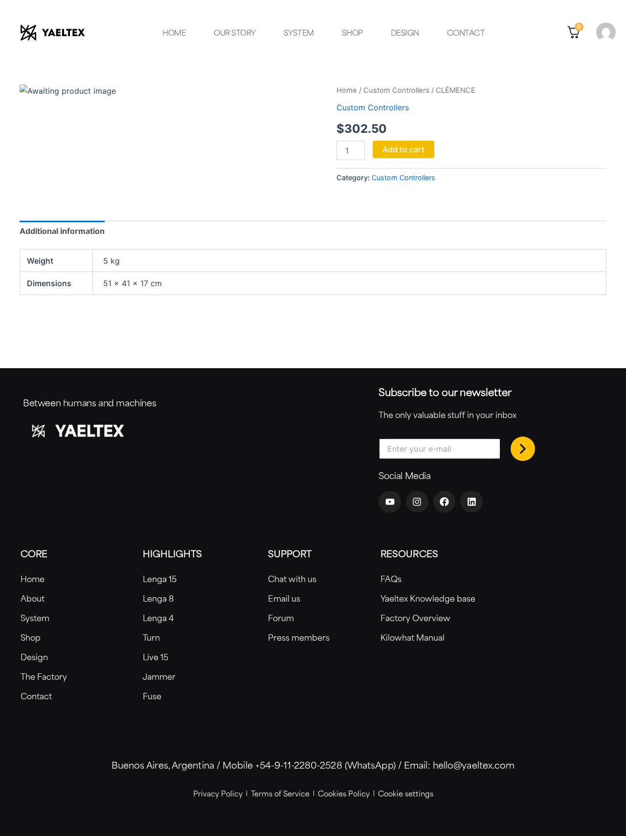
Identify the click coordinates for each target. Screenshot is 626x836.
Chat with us (292, 578)
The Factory (44, 676)
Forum (281, 617)
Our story (235, 32)
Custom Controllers (396, 90)
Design (405, 32)
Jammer (159, 676)
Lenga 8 (158, 598)
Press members (299, 637)
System (299, 32)
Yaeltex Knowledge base (427, 598)
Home (174, 32)
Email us (284, 598)
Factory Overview (415, 617)
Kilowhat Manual (412, 637)
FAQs (391, 578)
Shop (352, 32)
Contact (466, 32)
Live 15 (155, 656)
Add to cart (403, 149)
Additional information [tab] (62, 231)
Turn (151, 637)
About (33, 598)
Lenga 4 (158, 617)
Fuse (152, 695)
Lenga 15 (160, 578)
